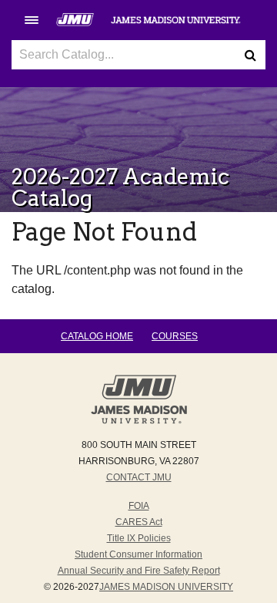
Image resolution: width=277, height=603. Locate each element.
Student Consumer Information (138, 554)
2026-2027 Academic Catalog (120, 187)
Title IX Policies (139, 538)
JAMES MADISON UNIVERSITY (166, 586)
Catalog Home (97, 336)
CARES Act (138, 522)
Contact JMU (139, 477)
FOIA (138, 505)
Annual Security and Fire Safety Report (139, 570)
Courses (175, 336)
